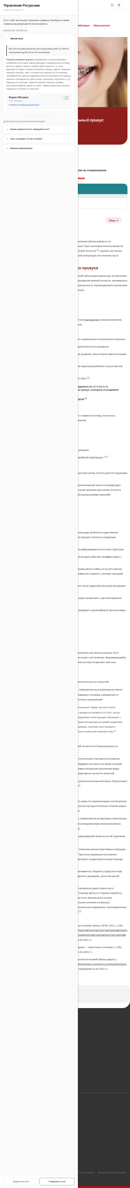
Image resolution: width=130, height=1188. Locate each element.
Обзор (112, 220)
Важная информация (21, 148)
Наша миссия (101, 25)
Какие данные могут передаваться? (29, 129)
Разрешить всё (57, 1181)
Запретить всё (21, 1181)
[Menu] (119, 5)
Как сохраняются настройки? (26, 139)
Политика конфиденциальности (24, 105)
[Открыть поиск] (112, 5)
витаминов (92, 319)
